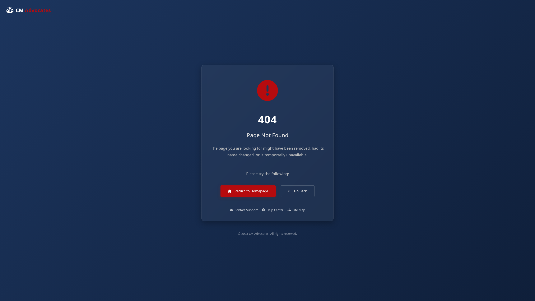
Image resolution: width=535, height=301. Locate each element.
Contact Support (246, 210)
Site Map (299, 210)
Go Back (300, 191)
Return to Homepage (251, 191)
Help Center (274, 210)
